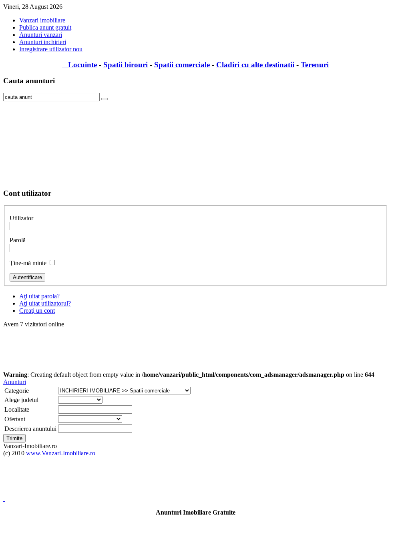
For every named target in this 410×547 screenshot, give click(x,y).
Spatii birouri (125, 64)
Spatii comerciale (182, 64)
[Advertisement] (43, 141)
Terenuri (315, 64)
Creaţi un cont (37, 310)
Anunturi (14, 381)
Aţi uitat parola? (39, 296)
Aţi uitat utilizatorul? (45, 303)
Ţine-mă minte (28, 262)
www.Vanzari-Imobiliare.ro (60, 453)
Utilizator (21, 218)
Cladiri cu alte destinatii (255, 64)
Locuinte (79, 64)
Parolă (18, 240)
